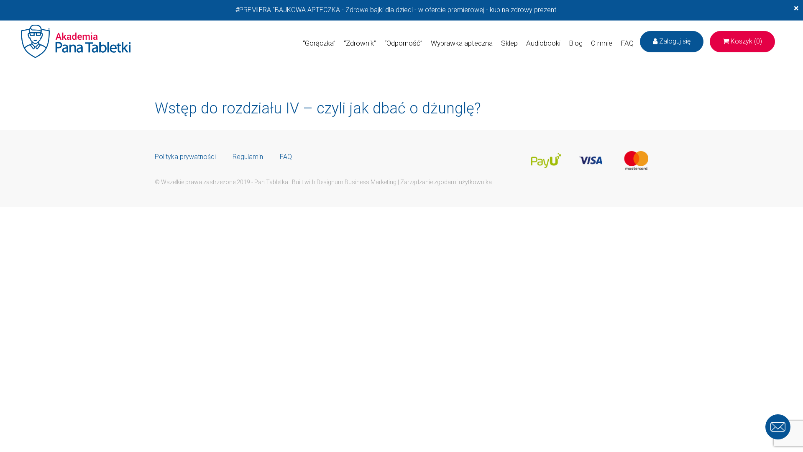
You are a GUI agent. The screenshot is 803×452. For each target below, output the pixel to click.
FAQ (627, 43)
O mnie (601, 43)
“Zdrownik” (360, 43)
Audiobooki (543, 43)
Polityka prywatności (185, 157)
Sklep (509, 43)
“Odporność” (403, 43)
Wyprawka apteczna (462, 43)
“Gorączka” (319, 43)
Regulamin (248, 157)
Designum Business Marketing (356, 182)
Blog (576, 43)
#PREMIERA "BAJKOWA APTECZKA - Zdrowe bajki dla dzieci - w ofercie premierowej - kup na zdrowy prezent (395, 10)
